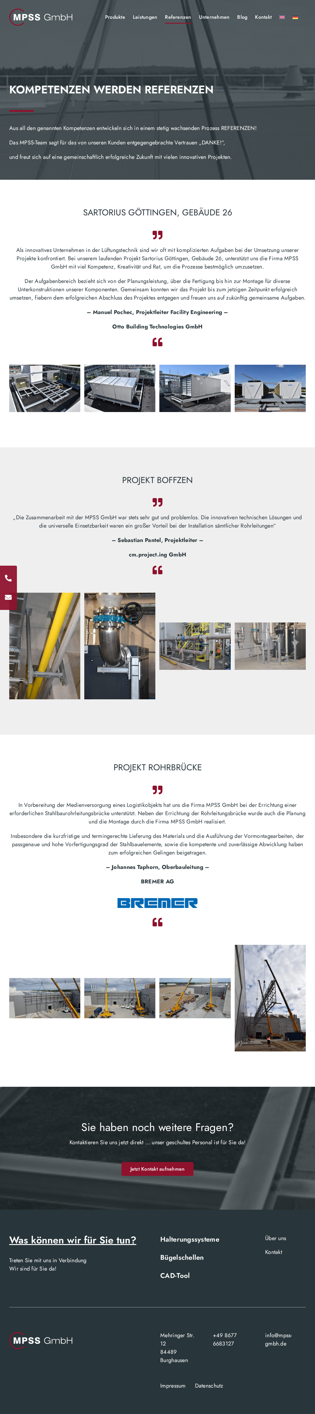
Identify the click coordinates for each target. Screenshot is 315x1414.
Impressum (172, 1386)
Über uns (275, 1238)
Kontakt (273, 1252)
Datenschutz (209, 1386)
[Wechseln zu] (282, 17)
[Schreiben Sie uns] (8, 597)
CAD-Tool (175, 1275)
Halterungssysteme (189, 1239)
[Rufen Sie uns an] (8, 578)
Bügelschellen (182, 1257)
